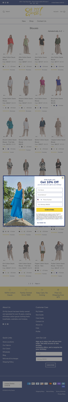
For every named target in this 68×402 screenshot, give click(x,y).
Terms (41, 219)
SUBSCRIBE (49, 210)
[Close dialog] (62, 177)
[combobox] (39, 200)
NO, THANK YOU (41, 222)
